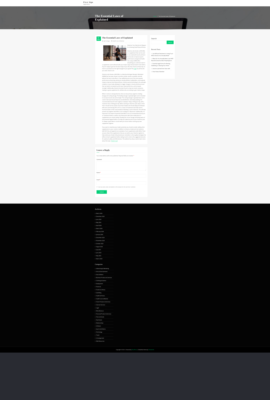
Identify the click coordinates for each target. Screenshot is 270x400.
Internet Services (100, 305)
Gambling (98, 292)
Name (99, 172)
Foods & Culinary (100, 289)
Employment (99, 283)
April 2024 (98, 225)
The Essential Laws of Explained (166, 16)
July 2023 (98, 249)
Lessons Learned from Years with (161, 68)
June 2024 (98, 219)
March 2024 (99, 228)
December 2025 (100, 216)
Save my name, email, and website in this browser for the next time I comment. (117, 187)
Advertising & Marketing (102, 268)
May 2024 (98, 222)
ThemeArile (151, 349)
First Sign (88, 2)
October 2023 (99, 243)
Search (154, 38)
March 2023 (99, 259)
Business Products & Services (104, 277)
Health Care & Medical (118, 41)
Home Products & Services (103, 302)
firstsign (107, 41)
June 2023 (98, 252)
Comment (99, 159)
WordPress (134, 349)
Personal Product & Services (103, 314)
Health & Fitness (100, 296)
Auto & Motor (99, 274)
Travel (97, 335)
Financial (98, 286)
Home (155, 16)
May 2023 (98, 255)
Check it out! (114, 141)
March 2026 (99, 213)
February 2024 (100, 231)
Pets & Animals (100, 317)
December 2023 (100, 237)
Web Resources (100, 341)
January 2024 (99, 234)
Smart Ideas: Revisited (158, 71)
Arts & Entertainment (102, 271)
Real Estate (99, 320)
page (135, 68)
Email (98, 180)
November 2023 (100, 240)
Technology (99, 332)
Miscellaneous (100, 311)
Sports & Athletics (101, 329)
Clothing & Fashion (101, 280)
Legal (97, 308)
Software (98, 326)
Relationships (99, 323)
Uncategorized (100, 338)
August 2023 (99, 246)
